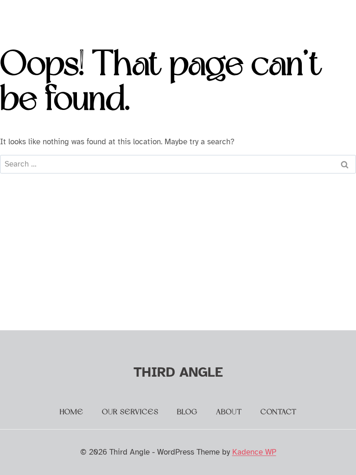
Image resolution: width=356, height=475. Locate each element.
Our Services (130, 412)
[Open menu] (329, 16)
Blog (187, 412)
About (229, 412)
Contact (279, 412)
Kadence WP (254, 452)
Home (71, 412)
